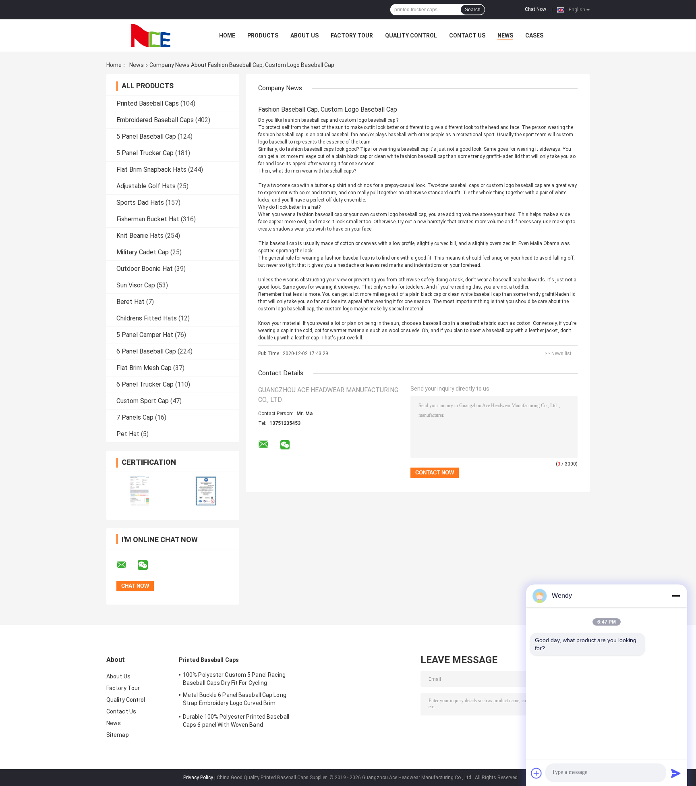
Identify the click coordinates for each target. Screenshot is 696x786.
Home (227, 35)
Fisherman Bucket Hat (147, 219)
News (505, 35)
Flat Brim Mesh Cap (144, 368)
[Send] (675, 773)
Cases (534, 35)
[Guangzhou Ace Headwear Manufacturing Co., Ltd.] (150, 35)
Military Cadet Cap (142, 252)
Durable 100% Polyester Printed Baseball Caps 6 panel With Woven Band (236, 720)
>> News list (558, 353)
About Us (304, 35)
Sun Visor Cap (135, 285)
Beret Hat (130, 302)
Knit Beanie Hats (140, 235)
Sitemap (117, 735)
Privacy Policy (198, 777)
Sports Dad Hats (140, 202)
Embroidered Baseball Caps (155, 120)
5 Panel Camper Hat (144, 335)
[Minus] (676, 596)
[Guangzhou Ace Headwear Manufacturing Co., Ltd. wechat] (148, 565)
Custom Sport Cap (142, 401)
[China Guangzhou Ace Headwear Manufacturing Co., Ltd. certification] (139, 490)
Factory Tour (352, 35)
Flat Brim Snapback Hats (151, 169)
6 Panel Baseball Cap (146, 351)
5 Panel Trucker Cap (145, 153)
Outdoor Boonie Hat (144, 268)
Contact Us (467, 35)
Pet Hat (127, 434)
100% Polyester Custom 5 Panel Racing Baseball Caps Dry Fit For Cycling (234, 679)
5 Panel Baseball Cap (146, 136)
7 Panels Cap (134, 417)
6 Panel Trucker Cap (145, 384)
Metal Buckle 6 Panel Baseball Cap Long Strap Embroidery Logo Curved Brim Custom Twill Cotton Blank (234, 700)
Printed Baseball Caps (147, 103)
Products (262, 35)
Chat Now (535, 9)
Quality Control (411, 35)
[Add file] (536, 773)
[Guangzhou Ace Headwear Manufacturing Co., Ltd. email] (126, 565)
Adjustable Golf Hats (146, 186)
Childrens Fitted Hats (146, 318)
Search (473, 9)
